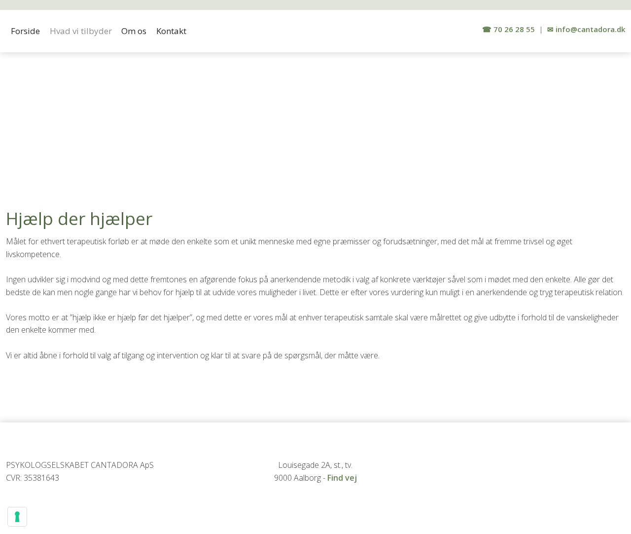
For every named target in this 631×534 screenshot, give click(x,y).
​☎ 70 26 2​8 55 (508, 29)
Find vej (342, 477)
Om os (133, 31)
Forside (25, 31)
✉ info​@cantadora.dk (586, 29)
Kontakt (171, 31)
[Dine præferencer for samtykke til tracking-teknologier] (17, 516)
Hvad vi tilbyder (81, 31)
